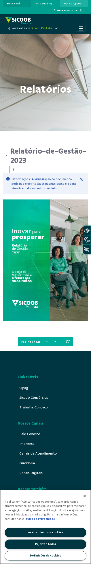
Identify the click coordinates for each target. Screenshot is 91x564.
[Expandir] (67, 341)
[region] (45, 527)
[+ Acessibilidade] (87, 249)
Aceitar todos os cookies (45, 532)
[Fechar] (81, 179)
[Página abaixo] (55, 341)
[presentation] (17, 3)
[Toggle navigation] (81, 28)
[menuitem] (14, 3)
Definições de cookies (45, 555)
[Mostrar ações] (13, 169)
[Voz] (87, 239)
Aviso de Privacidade (40, 519)
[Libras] (87, 230)
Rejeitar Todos (45, 544)
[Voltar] (6, 156)
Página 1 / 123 (31, 341)
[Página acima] (46, 341)
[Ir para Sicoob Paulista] (18, 21)
